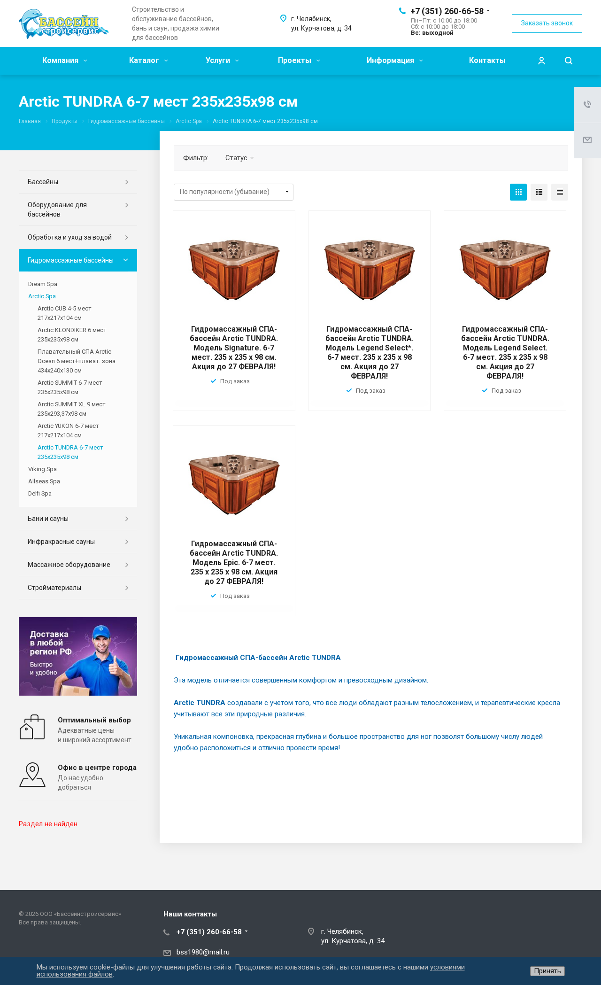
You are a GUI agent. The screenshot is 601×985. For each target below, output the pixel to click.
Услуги (219, 60)
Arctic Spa (42, 296)
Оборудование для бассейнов (57, 209)
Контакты (487, 60)
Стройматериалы (54, 587)
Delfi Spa (40, 493)
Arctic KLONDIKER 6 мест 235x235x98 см (72, 334)
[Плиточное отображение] (518, 192)
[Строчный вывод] (539, 192)
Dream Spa (42, 283)
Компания (61, 60)
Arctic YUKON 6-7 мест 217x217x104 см (68, 430)
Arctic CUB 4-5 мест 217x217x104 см (65, 313)
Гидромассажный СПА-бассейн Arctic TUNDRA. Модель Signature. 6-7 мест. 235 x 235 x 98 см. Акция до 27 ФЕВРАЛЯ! (234, 348)
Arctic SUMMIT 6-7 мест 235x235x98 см (70, 387)
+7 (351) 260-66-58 (447, 11)
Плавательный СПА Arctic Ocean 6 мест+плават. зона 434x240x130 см (77, 361)
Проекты (295, 60)
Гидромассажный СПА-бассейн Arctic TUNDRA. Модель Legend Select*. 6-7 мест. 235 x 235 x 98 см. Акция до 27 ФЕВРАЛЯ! (369, 352)
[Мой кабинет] (541, 61)
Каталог (145, 60)
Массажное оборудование (69, 564)
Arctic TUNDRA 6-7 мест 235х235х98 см (70, 452)
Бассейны (43, 182)
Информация (391, 60)
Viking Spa (42, 469)
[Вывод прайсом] (559, 192)
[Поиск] (568, 61)
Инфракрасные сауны (61, 541)
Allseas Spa (44, 481)
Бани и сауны (48, 518)
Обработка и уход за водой (70, 237)
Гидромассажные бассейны (71, 260)
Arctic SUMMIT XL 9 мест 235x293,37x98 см (72, 409)
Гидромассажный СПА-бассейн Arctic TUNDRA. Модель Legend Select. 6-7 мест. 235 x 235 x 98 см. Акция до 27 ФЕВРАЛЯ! (505, 352)
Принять (547, 971)
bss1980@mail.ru (203, 952)
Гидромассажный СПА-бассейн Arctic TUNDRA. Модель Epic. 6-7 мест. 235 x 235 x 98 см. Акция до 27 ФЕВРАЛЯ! (234, 562)
